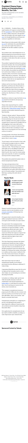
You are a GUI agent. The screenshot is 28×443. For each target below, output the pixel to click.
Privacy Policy (12, 375)
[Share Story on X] (5, 21)
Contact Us (23, 379)
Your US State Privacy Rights (20, 375)
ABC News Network (5, 375)
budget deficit (5, 283)
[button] (2, 2)
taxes (15, 138)
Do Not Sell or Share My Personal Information (11, 379)
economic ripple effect (7, 212)
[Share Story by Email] (8, 21)
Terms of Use (19, 378)
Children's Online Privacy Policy (10, 376)
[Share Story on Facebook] (2, 21)
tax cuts (4, 44)
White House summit (15, 108)
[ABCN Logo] (8, 2)
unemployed (8, 31)
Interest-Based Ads (19, 376)
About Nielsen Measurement (11, 378)
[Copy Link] (11, 21)
